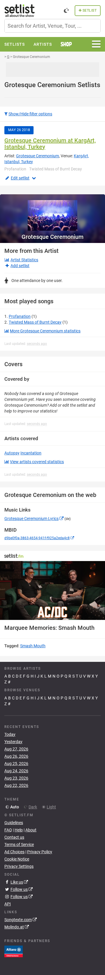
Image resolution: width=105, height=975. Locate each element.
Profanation (20, 316)
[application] (52, 590)
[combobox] (52, 26)
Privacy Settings (19, 866)
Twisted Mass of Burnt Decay (35, 322)
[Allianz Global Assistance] (13, 951)
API (7, 904)
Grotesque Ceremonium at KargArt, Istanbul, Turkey (50, 143)
